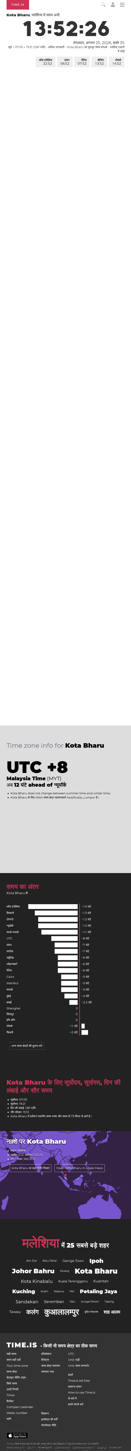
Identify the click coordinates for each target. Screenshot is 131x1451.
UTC (9, 938)
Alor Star (31, 1260)
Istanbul (12, 983)
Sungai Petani (90, 1301)
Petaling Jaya (98, 1291)
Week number (17, 1413)
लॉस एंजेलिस (45, 61)
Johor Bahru (33, 1271)
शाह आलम (112, 1312)
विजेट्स (45, 1360)
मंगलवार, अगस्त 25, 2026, (98, 43)
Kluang (64, 1270)
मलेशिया (40, 1243)
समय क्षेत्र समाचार (50, 1365)
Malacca (59, 1291)
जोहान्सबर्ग (12, 964)
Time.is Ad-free (79, 1380)
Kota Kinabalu (37, 1281)
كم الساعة (102, 1447)
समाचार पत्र (47, 1371)
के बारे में (72, 1398)
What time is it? (16, 1447)
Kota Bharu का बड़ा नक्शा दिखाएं (31, 1168)
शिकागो (10, 913)
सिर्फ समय (12, 1383)
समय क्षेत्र (12, 1371)
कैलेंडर (10, 1401)
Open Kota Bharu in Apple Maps (79, 1168)
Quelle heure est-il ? (84, 1447)
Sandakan (27, 1301)
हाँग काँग (11, 1020)
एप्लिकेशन (46, 1354)
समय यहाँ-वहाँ (14, 1360)
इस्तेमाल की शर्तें (49, 1419)
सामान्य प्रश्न (74, 1386)
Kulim (44, 1291)
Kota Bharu (96, 1271)
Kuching (23, 1291)
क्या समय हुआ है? (45, 1447)
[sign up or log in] (113, 6)
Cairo (10, 977)
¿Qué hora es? (62, 1447)
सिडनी (10, 1032)
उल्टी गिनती (12, 1389)
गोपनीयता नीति (48, 1425)
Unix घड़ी (74, 1360)
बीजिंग (99, 61)
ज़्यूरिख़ (10, 957)
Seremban (54, 1301)
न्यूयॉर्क (10, 926)
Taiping (109, 1301)
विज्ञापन (45, 1413)
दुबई (9, 996)
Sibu (72, 1301)
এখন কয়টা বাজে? (115, 1447)
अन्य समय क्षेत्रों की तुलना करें (27, 1046)
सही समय (11, 1354)
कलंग (32, 1312)
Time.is (17, 4)
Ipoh (96, 1260)
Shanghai (13, 1008)
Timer (11, 1395)
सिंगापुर (10, 1014)
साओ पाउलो (13, 932)
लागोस (10, 951)
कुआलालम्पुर (61, 1312)
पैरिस (82, 61)
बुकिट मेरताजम (91, 1311)
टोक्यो (117, 61)
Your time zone (17, 1365)
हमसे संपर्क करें (75, 1404)
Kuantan (101, 1281)
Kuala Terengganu (73, 1281)
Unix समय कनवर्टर (78, 1365)
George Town (73, 1261)
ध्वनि (9, 1419)
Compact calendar (20, 1407)
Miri (72, 1291)
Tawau (15, 1312)
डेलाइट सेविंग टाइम (16, 1377)
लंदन (64, 61)
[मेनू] (122, 5)
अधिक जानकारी (56, 47)
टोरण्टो (10, 919)
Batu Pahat (49, 1260)
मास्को (10, 989)
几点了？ (31, 1447)
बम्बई (9, 1002)
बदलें (70, 1375)
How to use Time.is (81, 1392)
